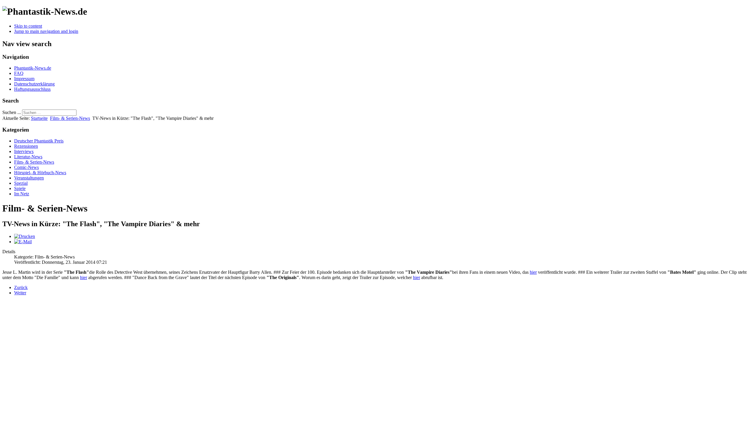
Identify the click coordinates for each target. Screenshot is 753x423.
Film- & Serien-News (70, 118)
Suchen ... (11, 112)
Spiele (20, 188)
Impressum (24, 78)
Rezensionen (26, 146)
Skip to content (28, 26)
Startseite (39, 118)
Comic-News (26, 167)
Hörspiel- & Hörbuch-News (40, 172)
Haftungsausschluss (32, 89)
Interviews (24, 151)
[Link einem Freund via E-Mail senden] (23, 241)
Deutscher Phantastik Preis (39, 140)
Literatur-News (28, 156)
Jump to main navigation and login (46, 31)
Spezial (21, 183)
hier (533, 272)
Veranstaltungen (29, 177)
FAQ (19, 73)
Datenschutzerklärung (34, 83)
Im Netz (21, 193)
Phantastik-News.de (32, 68)
